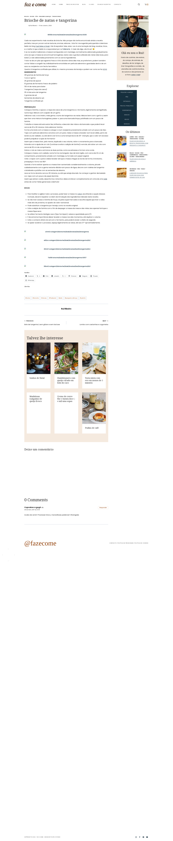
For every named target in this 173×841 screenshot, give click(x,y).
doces (44, 298)
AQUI (105, 69)
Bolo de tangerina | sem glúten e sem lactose (42, 323)
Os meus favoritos (104, 4)
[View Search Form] (139, 4)
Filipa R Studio (55, 837)
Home (54, 4)
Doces (32, 16)
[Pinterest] (143, 837)
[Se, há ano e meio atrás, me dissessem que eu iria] (139, 644)
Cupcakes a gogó (32, 507)
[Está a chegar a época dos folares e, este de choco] (160, 592)
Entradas (133, 169)
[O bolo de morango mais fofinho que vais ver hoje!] (12, 608)
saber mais (135, 75)
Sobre (61, 4)
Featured (52, 298)
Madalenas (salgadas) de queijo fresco (36, 399)
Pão (36, 16)
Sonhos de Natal (37, 378)
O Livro (91, 4)
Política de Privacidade (125, 543)
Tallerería (66, 49)
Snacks (141, 137)
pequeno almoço (71, 298)
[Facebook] (139, 837)
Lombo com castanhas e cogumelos (94, 323)
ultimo (141, 138)
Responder (103, 508)
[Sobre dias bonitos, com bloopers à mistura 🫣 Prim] (55, 582)
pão (60, 298)
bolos (27, 298)
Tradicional (56, 16)
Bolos (26, 16)
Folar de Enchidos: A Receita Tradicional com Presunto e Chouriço (139, 143)
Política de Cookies (141, 543)
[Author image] (26, 25)
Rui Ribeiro (33, 25)
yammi (82, 298)
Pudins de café (92, 427)
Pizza (143, 169)
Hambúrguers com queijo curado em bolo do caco (66, 380)
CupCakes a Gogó (42, 46)
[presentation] (38, 358)
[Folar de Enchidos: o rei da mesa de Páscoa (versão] (118, 697)
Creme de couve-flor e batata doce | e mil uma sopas (66, 399)
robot (79, 194)
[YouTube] (147, 837)
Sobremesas (134, 154)
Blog (84, 4)
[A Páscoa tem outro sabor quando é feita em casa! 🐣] (97, 628)
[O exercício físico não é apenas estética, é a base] (34, 602)
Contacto (117, 4)
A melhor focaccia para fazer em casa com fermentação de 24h (139, 175)
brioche (35, 298)
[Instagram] (136, 837)
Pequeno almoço (45, 16)
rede (105, 179)
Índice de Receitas (72, 4)
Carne (132, 137)
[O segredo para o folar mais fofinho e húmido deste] (76, 649)
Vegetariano (140, 156)
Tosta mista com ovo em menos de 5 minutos (94, 380)
